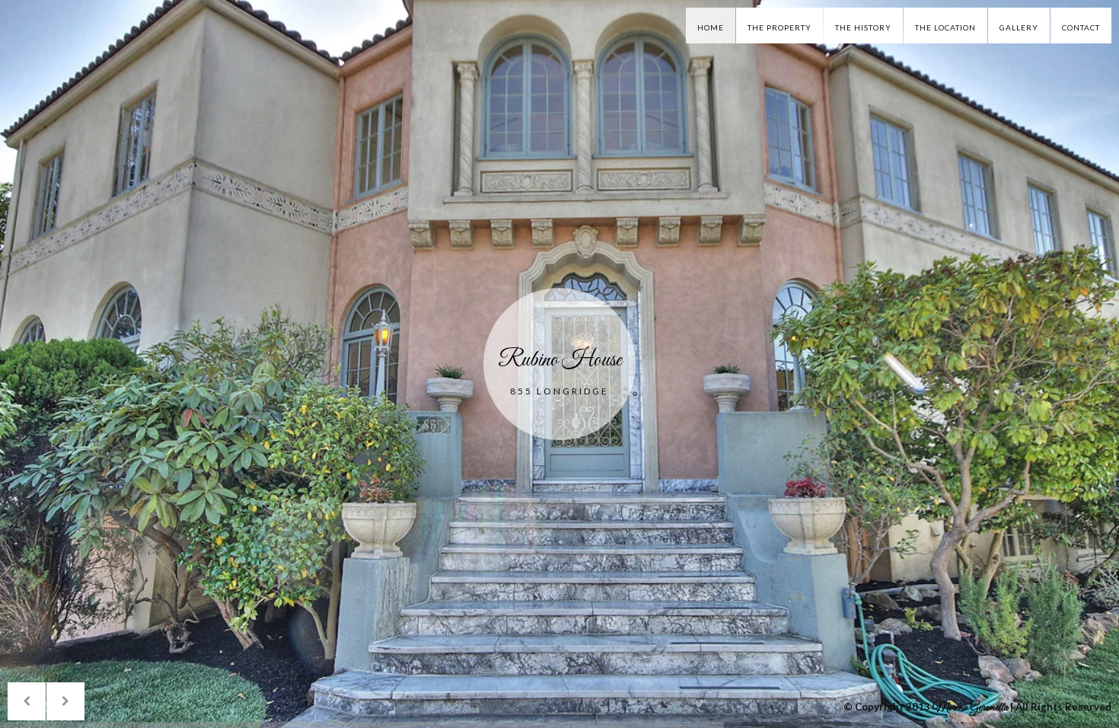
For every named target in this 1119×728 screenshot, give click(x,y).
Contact (1081, 27)
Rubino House (560, 360)
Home (710, 27)
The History (863, 27)
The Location (945, 27)
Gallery (1018, 27)
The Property (779, 27)
